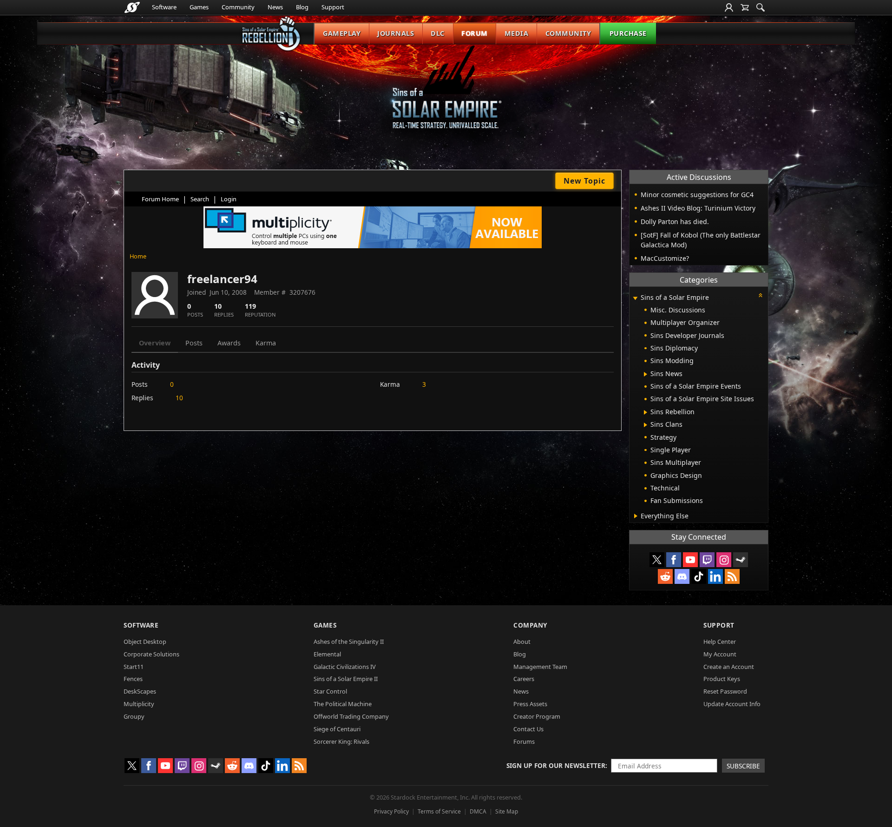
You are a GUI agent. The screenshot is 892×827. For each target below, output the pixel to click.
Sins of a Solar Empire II (346, 679)
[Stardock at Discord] (682, 576)
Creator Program (536, 716)
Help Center (719, 641)
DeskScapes (140, 691)
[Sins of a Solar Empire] (446, 94)
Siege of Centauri (337, 729)
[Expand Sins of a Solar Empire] (635, 298)
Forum (474, 33)
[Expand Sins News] (645, 374)
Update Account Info (732, 704)
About (522, 641)
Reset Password (725, 691)
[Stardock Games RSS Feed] (732, 576)
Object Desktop (145, 641)
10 (179, 397)
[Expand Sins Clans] (645, 425)
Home (138, 256)
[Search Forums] (760, 7)
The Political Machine (343, 704)
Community (238, 7)
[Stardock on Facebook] (673, 559)
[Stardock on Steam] (740, 559)
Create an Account (728, 666)
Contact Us (528, 729)
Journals (395, 33)
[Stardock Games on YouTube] (690, 559)
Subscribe (743, 765)
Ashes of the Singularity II (349, 641)
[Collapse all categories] (760, 295)
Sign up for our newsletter (555, 765)
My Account (719, 654)
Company (530, 625)
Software (164, 7)
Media (517, 33)
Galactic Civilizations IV (345, 666)
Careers (523, 679)
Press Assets (530, 704)
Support (332, 7)
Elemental (327, 654)
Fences (133, 679)
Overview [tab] (155, 342)
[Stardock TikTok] (698, 576)
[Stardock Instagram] (723, 559)
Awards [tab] (229, 342)
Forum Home (160, 199)
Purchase (628, 33)
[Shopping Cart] (745, 7)
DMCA (478, 811)
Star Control (330, 691)
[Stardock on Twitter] (657, 559)
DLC (438, 33)
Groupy (134, 716)
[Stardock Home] (132, 7)
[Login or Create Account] (729, 7)
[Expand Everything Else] (635, 516)
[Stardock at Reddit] (665, 576)
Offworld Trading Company (351, 716)
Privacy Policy (391, 811)
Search (199, 199)
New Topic (584, 181)
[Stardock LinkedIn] (715, 576)
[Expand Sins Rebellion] (645, 412)
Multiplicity (139, 704)
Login (228, 199)
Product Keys (721, 679)
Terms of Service (439, 811)
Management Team (540, 666)
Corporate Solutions (151, 654)
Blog (302, 7)
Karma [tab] (266, 342)
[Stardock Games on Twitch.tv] (707, 559)
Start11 (134, 666)
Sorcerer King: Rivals (341, 741)
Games (199, 7)
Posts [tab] (194, 342)
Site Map (506, 811)
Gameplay (342, 33)
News (275, 7)
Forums (524, 741)
